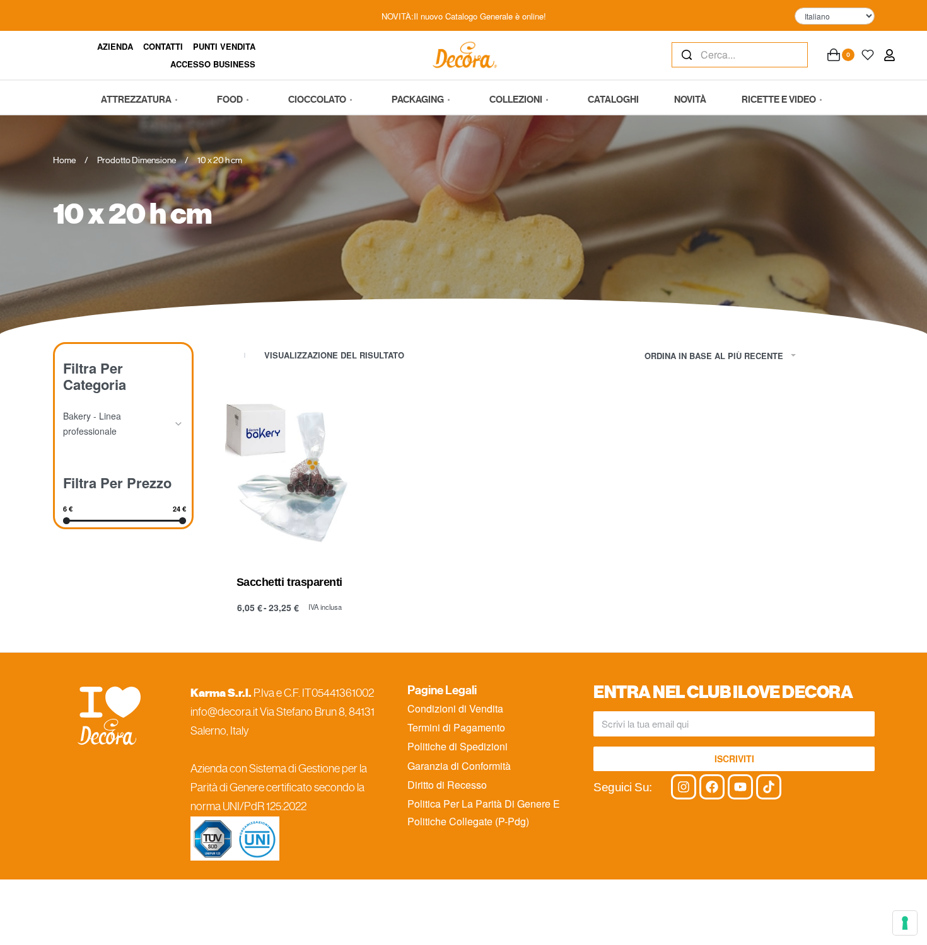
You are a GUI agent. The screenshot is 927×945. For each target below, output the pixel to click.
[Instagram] (683, 786)
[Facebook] (712, 786)
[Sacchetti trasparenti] (289, 473)
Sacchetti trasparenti (289, 582)
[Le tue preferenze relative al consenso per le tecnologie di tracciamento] (905, 923)
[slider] (66, 520)
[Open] (868, 55)
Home (64, 160)
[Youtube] (740, 786)
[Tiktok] (768, 786)
